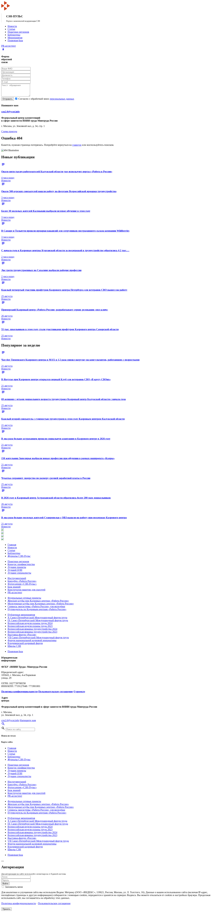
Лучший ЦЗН (15, 570)
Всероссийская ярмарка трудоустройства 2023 (32, 631)
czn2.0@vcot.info (10, 111)
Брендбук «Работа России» (22, 581)
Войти (5, 883)
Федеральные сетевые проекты (24, 598)
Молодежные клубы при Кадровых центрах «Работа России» (41, 603)
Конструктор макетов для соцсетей (26, 589)
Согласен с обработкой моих (46, 98)
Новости (12, 26)
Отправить (8, 99)
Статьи (11, 29)
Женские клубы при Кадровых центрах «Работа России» (38, 600)
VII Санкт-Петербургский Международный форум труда (38, 637)
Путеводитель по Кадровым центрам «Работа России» (37, 609)
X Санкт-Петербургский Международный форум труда (37, 617)
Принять (6, 909)
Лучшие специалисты (19, 573)
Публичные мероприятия (21, 614)
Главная (12, 544)
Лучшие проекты (17, 567)
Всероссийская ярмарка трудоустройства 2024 (32, 629)
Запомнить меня (13, 887)
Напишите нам (28, 720)
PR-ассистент (15, 592)
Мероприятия (15, 37)
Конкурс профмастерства (21, 564)
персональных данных (62, 98)
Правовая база (15, 40)
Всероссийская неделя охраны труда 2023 (30, 626)
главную (76, 145)
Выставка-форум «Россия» (22, 634)
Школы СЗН (14, 646)
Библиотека (14, 34)
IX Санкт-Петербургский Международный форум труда (38, 620)
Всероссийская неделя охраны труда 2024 (30, 623)
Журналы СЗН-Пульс (19, 556)
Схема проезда (9, 131)
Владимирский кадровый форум (25, 643)
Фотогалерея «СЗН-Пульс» (22, 584)
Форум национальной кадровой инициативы (32, 640)
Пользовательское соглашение (54, 903)
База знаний (14, 586)
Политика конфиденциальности (18, 903)
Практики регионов (18, 32)
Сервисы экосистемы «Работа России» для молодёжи (36, 606)
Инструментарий (17, 578)
